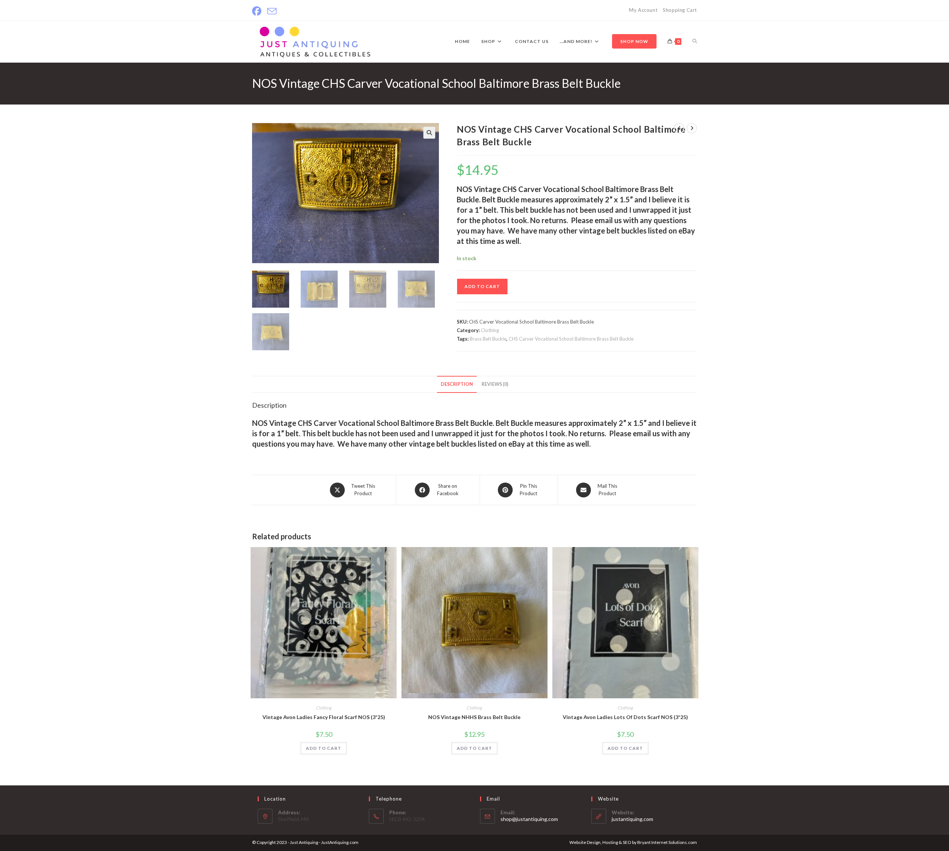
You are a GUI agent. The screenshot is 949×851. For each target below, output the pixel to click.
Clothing (490, 330)
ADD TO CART (482, 286)
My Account (643, 10)
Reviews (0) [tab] (495, 384)
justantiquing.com (632, 819)
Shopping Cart (680, 10)
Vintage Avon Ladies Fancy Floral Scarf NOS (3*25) (323, 717)
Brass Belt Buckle (488, 339)
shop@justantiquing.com (529, 819)
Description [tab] (457, 384)
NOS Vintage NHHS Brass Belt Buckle (474, 717)
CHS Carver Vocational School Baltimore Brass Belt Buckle (571, 339)
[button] (429, 133)
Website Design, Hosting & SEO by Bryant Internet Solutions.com (633, 842)
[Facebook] (258, 11)
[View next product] (692, 128)
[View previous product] (679, 128)
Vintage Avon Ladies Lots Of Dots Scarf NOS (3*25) (625, 717)
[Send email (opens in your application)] (272, 11)
